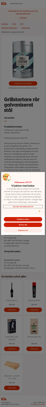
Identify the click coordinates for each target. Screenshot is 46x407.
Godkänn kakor (23, 219)
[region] (23, 203)
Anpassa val (23, 230)
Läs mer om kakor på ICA (23, 206)
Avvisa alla (23, 225)
